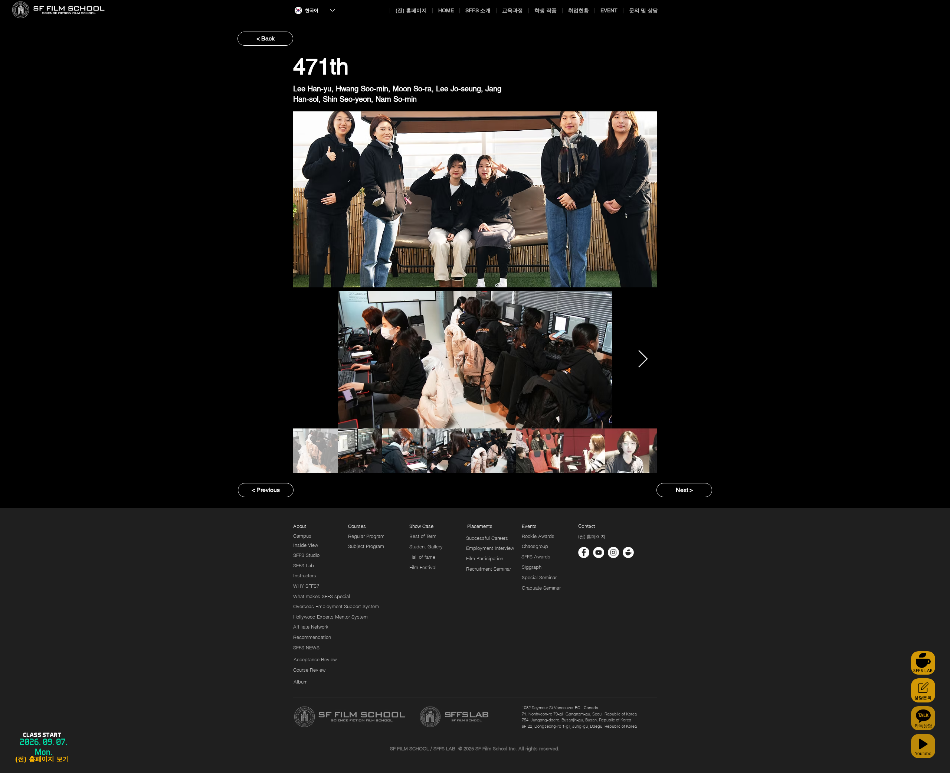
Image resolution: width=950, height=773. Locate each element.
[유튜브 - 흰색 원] (598, 552)
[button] (477, 526)
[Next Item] (642, 359)
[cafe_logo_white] (628, 552)
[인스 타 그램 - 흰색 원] (613, 552)
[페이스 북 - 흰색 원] (583, 552)
